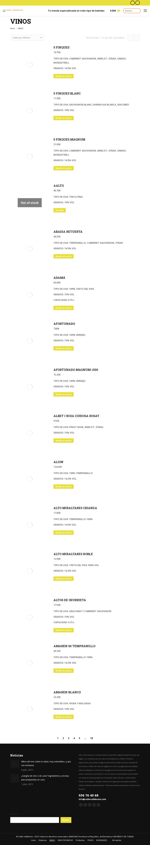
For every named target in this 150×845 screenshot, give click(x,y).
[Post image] (14, 764)
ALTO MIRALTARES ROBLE (73, 554)
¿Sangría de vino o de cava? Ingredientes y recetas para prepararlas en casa (45, 777)
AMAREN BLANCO (67, 692)
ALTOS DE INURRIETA (69, 600)
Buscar (13, 814)
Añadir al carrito (64, 76)
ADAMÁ (59, 278)
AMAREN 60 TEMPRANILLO (74, 646)
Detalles (60, 210)
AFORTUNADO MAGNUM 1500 (75, 370)
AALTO (58, 185)
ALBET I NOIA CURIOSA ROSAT (76, 416)
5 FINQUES (61, 47)
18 (91, 738)
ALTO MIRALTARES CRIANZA (75, 508)
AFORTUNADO (64, 324)
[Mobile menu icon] (145, 10)
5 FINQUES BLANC (67, 93)
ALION (58, 462)
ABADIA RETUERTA (68, 231)
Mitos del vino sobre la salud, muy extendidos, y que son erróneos (46, 763)
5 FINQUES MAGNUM (69, 139)
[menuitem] (32, 840)
